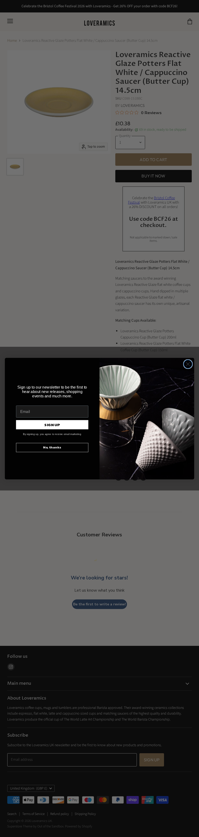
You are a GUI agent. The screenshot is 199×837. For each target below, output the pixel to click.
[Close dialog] (188, 364)
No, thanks (52, 447)
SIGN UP (52, 424)
